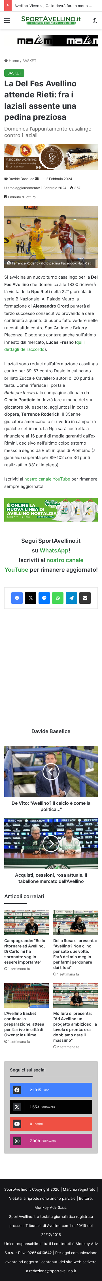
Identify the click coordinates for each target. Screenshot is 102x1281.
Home (13, 60)
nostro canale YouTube (47, 479)
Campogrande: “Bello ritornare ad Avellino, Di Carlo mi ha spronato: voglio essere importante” (24, 951)
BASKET (29, 60)
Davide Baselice (21, 179)
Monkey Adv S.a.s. (51, 1207)
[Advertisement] (51, 668)
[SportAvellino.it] (51, 20)
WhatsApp (54, 550)
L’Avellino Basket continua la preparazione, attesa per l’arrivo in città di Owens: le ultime (24, 1024)
